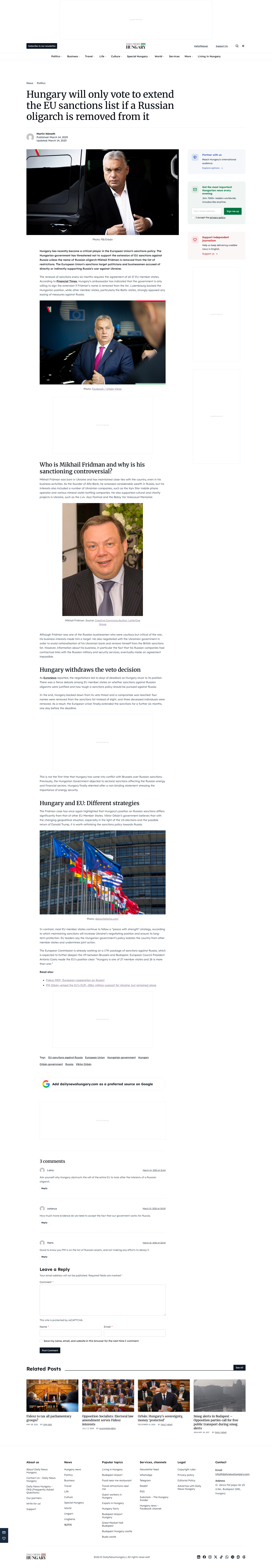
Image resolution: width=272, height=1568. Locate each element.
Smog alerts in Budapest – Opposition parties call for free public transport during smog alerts (216, 1422)
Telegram (145, 1480)
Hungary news (72, 1469)
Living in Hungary (209, 56)
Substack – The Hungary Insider (154, 1498)
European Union (95, 1057)
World (158, 56)
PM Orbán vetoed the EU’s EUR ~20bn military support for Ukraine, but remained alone (101, 985)
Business (72, 56)
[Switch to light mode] (243, 46)
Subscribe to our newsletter (42, 46)
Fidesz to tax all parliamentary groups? (48, 1418)
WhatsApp (146, 1474)
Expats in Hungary (113, 1503)
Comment (46, 1282)
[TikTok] (221, 1557)
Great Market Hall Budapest (112, 1524)
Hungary (143, 1057)
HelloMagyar (201, 46)
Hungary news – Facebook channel (150, 1507)
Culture (115, 56)
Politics (55, 56)
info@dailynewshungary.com (232, 1474)
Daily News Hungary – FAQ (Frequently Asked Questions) (40, 1489)
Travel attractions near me (115, 1487)
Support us (208, 254)
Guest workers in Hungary (112, 1496)
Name (44, 1326)
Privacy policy (186, 1474)
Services (174, 56)
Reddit (144, 1485)
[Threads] (244, 1557)
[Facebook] (204, 1557)
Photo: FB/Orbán (103, 239)
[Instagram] (210, 1557)
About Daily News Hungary (37, 1471)
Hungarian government (121, 1057)
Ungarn (68, 1513)
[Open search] (237, 46)
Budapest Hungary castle (117, 1531)
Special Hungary (137, 56)
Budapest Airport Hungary (112, 1515)
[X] (215, 1557)
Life (101, 56)
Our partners (34, 1498)
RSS (142, 1491)
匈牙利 (68, 1524)
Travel (89, 56)
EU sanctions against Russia (65, 1057)
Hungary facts (110, 1508)
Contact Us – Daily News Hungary (41, 1479)
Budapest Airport (112, 1474)
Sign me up (233, 211)
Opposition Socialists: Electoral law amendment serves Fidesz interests (107, 1420)
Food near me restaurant (117, 1480)
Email (108, 1326)
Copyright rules (187, 1469)
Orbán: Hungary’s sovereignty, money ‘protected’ (160, 1418)
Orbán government (51, 1064)
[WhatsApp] (227, 1557)
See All (239, 1367)
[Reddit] (238, 1557)
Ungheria (69, 1519)
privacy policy (217, 217)
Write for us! (33, 1503)
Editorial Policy (186, 1480)
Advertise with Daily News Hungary (189, 1487)
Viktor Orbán (83, 1064)
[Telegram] (232, 1557)
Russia (69, 1064)
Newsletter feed (149, 1469)
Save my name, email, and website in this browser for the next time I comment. (91, 1340)
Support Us (222, 46)
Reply (44, 1188)
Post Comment (50, 1350)
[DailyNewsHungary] (136, 46)
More (188, 56)
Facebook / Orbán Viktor (107, 388)
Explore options (211, 168)
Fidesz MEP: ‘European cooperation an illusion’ (75, 980)
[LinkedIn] (198, 1557)
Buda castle (109, 1536)
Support (31, 1509)
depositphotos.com (106, 918)
